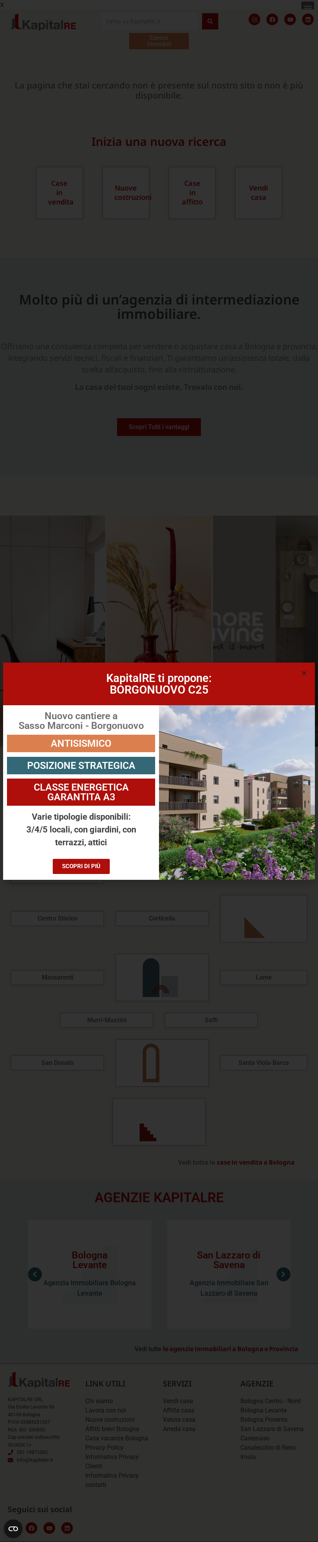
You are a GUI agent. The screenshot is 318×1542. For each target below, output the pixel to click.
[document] (159, 771)
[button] (304, 673)
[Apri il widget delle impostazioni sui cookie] (13, 1529)
